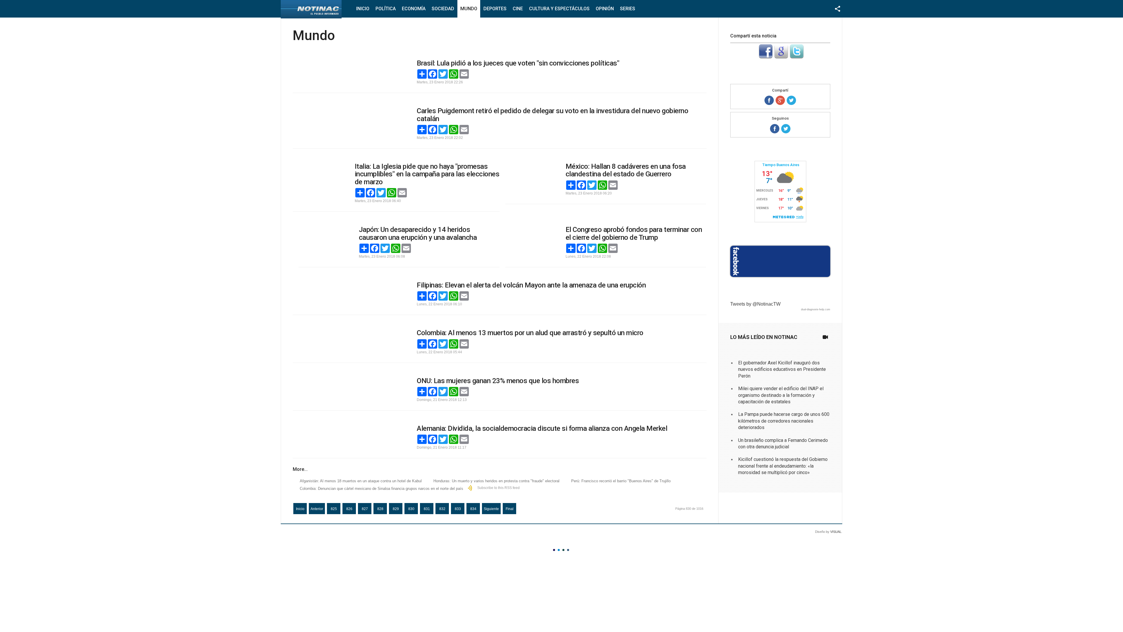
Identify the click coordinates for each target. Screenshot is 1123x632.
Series (627, 8)
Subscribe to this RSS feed (498, 488)
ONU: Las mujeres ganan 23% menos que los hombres (498, 381)
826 (349, 509)
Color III (563, 550)
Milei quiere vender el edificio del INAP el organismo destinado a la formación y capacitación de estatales (781, 395)
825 (334, 509)
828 (380, 509)
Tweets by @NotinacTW (755, 304)
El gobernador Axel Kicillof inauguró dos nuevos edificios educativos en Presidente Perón (782, 369)
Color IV (568, 550)
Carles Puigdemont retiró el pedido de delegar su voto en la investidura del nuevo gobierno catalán (552, 115)
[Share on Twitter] (791, 100)
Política (386, 8)
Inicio (362, 8)
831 (427, 509)
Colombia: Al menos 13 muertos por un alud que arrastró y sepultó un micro (530, 333)
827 (365, 509)
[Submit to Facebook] (766, 56)
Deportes (495, 8)
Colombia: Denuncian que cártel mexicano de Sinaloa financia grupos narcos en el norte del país (381, 488)
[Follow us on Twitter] (785, 128)
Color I (554, 550)
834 (473, 509)
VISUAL (835, 531)
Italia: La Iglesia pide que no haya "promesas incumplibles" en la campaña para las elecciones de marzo (427, 174)
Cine (518, 8)
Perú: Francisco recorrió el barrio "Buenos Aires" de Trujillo (621, 481)
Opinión (605, 8)
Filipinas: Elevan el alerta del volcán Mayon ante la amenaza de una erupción (531, 285)
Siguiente (491, 509)
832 (442, 509)
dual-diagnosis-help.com (815, 309)
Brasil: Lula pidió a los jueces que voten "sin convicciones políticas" (518, 63)
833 (458, 509)
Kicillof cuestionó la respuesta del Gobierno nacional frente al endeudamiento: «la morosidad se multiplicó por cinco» (783, 466)
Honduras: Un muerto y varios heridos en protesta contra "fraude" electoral (496, 481)
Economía (414, 8)
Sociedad (443, 8)
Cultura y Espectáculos (559, 8)
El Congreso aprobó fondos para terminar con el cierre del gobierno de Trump (634, 233)
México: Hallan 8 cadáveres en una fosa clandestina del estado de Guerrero (626, 170)
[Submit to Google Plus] (781, 56)
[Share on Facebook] (769, 100)
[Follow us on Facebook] (774, 128)
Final (510, 509)
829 (396, 509)
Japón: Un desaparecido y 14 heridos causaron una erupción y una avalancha (418, 233)
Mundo (468, 8)
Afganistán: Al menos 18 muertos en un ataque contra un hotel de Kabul (361, 481)
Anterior (317, 509)
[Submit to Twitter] (797, 56)
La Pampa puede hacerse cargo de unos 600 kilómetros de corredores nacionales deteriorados (783, 420)
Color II (559, 550)
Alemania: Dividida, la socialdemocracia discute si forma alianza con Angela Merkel (542, 428)
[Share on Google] (780, 100)
